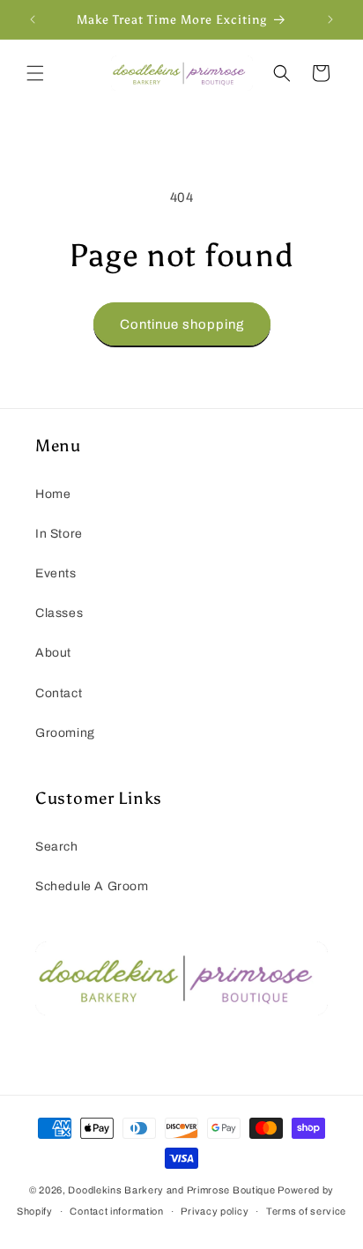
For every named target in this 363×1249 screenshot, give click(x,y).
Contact (58, 693)
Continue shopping (182, 324)
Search (56, 846)
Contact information (116, 1211)
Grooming (65, 733)
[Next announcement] (330, 19)
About (53, 652)
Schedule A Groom (92, 886)
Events (56, 573)
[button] (35, 73)
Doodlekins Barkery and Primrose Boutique (171, 1190)
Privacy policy (214, 1211)
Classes (59, 613)
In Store (59, 533)
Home (52, 494)
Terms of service (306, 1211)
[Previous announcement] (32, 19)
